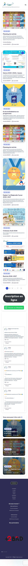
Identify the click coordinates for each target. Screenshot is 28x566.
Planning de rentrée (9, 34)
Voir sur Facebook (7, 341)
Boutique (14, 497)
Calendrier (14, 495)
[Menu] (25, 4)
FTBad (9, 328)
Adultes (14, 492)
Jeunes (14, 493)
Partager (7, 343)
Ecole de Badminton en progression (11, 112)
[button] (7, 42)
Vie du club (7, 31)
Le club (14, 490)
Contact (14, 498)
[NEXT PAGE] (21, 288)
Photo (7, 339)
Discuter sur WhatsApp (15, 307)
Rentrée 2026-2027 (10, 276)
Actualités (14, 488)
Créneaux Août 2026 (10, 231)
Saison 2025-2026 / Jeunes (12, 73)
